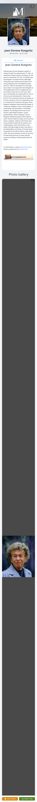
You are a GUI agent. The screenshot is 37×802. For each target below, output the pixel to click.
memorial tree (25, 147)
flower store (24, 149)
